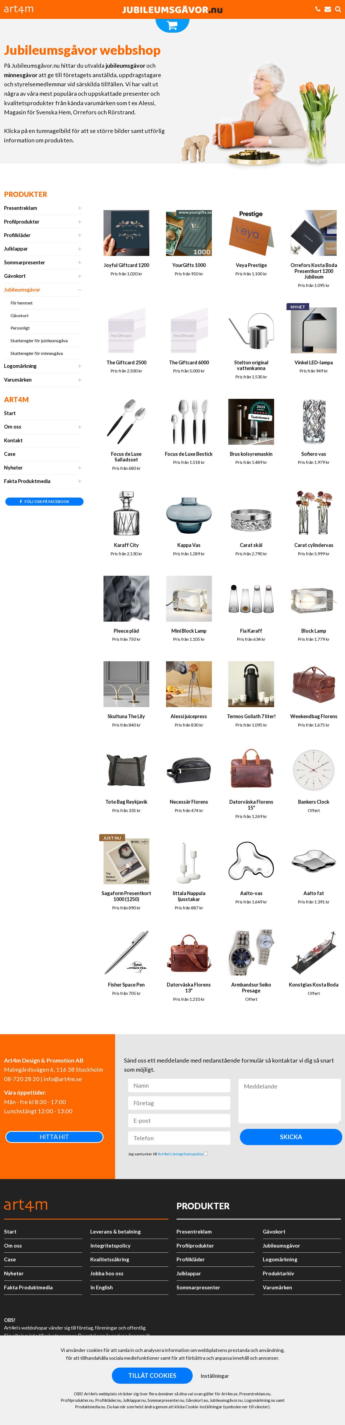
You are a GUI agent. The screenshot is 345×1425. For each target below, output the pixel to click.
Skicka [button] (291, 1136)
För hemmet (22, 302)
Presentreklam (20, 208)
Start (10, 413)
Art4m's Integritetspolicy (181, 1154)
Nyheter (13, 468)
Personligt (20, 327)
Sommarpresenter (24, 262)
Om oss (12, 427)
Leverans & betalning (115, 1231)
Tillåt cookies (152, 1375)
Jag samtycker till (166, 1154)
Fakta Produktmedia (27, 481)
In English (101, 1287)
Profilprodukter (21, 222)
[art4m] (21, 9)
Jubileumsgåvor (22, 290)
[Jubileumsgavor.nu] (172, 9)
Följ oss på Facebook (46, 501)
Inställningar (215, 1376)
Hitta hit (54, 1136)
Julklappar (16, 249)
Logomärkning (20, 366)
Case (9, 454)
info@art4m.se (63, 1079)
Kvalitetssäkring (109, 1259)
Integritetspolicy (110, 1245)
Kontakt (13, 440)
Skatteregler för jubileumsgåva (39, 340)
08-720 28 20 (22, 1079)
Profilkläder (17, 235)
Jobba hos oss (106, 1273)
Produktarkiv (278, 1273)
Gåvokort (15, 276)
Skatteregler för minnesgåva (37, 353)
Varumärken (18, 380)
